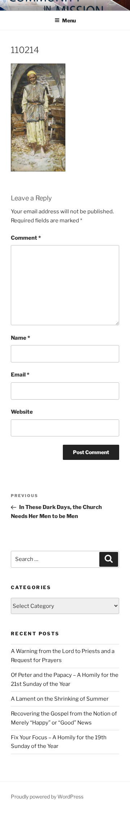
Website (22, 412)
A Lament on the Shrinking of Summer (60, 699)
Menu (69, 20)
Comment (26, 238)
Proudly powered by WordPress (47, 796)
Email (20, 374)
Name (20, 338)
